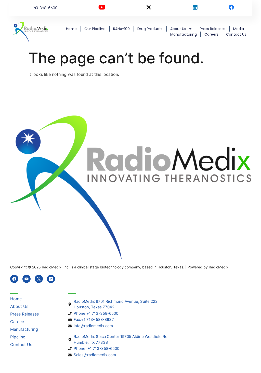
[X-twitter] (39, 279)
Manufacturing (183, 34)
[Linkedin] (51, 279)
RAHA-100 (121, 28)
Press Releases (213, 28)
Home (71, 28)
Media (238, 28)
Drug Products (150, 28)
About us (178, 28)
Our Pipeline (95, 28)
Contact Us (236, 34)
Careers (211, 34)
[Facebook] (14, 279)
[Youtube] (26, 279)
